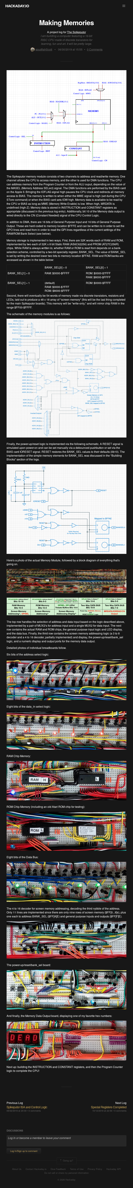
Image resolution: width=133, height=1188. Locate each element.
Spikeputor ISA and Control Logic (27, 1107)
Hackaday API (113, 1169)
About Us (16, 1169)
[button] (124, 6)
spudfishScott (44, 49)
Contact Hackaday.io (36, 1169)
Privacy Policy (95, 1169)
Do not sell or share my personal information (66, 1172)
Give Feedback (58, 1169)
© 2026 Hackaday (66, 1179)
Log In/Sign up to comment (23, 1151)
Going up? (67, 1160)
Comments (95, 49)
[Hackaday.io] (17, 6)
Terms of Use (76, 1169)
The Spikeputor (76, 32)
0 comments (35, 1110)
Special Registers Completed (108, 1107)
